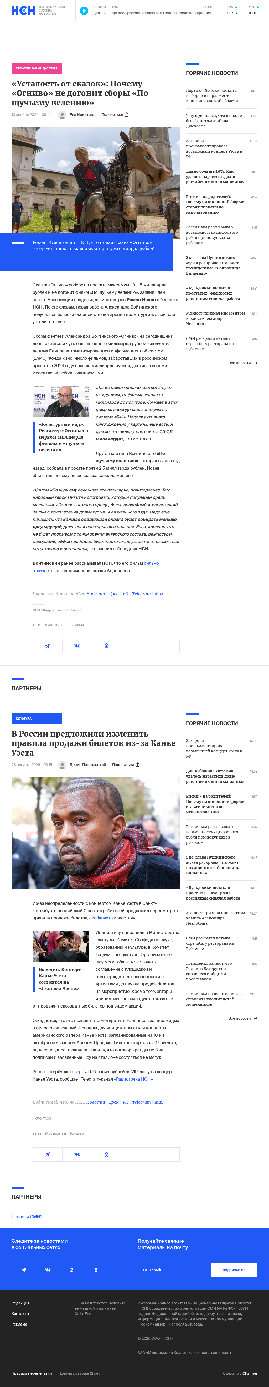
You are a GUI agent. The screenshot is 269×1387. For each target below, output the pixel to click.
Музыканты (55, 1133)
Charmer (249, 1373)
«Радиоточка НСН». (134, 1079)
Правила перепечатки (32, 1373)
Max (159, 593)
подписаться (234, 1270)
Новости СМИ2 (27, 1217)
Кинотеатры (56, 625)
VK (125, 593)
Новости (95, 593)
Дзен (114, 593)
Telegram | (143, 593)
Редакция (20, 1303)
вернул (81, 1072)
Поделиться (112, 114)
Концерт (78, 1133)
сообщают (99, 918)
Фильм (77, 625)
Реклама (19, 1324)
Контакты (20, 1313)
